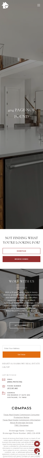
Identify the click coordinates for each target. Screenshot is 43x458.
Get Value (21, 354)
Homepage (21, 251)
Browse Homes (21, 259)
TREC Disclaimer (21, 425)
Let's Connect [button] (21, 325)
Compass (33, 440)
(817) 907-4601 (12, 388)
